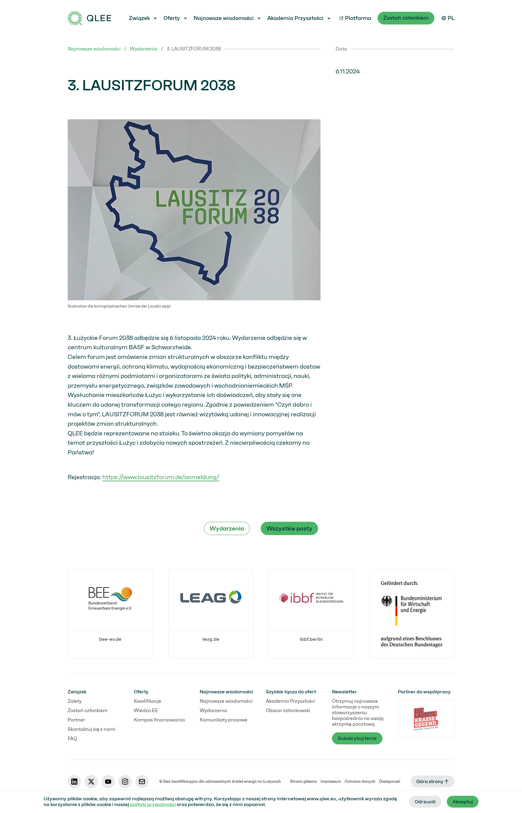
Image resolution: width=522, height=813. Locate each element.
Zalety (75, 701)
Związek (139, 18)
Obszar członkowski (288, 710)
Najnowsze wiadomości (224, 18)
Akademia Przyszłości (295, 18)
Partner (76, 720)
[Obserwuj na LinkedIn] (74, 781)
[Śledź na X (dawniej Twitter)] (91, 781)
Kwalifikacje (147, 701)
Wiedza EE (146, 710)
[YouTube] (108, 781)
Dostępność (389, 781)
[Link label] (411, 614)
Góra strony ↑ (432, 781)
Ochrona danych (360, 781)
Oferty (171, 18)
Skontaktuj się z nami (91, 729)
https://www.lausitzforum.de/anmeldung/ (160, 477)
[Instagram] (125, 781)
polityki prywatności (153, 804)
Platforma (358, 18)
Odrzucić (425, 802)
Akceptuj (463, 802)
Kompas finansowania (159, 720)
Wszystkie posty (289, 528)
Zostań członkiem (406, 18)
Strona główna (303, 781)
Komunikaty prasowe (223, 720)
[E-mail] (142, 781)
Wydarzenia (143, 49)
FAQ (72, 738)
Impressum (331, 781)
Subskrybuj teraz (357, 738)
